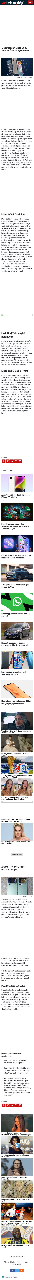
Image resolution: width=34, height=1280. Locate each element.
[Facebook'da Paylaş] (3, 461)
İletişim (26, 1262)
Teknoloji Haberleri (9, 1262)
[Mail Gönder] (20, 461)
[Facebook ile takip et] (12, 1270)
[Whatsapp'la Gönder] (16, 461)
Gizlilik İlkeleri (17, 1264)
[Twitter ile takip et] (17, 1270)
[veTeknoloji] (13, 2)
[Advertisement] (17, 25)
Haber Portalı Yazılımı (11, 1277)
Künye (19, 1262)
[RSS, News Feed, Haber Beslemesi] (21, 1270)
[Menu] (30, 2)
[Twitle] (8, 461)
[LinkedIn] (12, 461)
